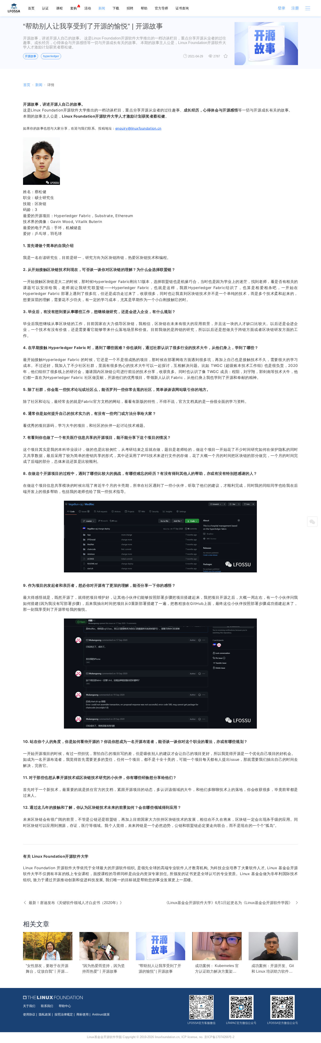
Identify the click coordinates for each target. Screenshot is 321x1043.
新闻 (101, 8)
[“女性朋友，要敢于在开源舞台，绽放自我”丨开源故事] (47, 946)
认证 (45, 8)
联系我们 (47, 1006)
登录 (281, 8)
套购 (73, 8)
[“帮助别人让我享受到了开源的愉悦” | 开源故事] (160, 946)
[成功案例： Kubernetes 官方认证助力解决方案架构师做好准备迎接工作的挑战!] (217, 946)
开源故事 (30, 56)
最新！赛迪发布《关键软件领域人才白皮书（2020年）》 (76, 903)
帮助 (144, 8)
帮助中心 (65, 1006)
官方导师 (161, 8)
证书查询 (182, 8)
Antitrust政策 (101, 1014)
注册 (295, 8)
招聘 (130, 8)
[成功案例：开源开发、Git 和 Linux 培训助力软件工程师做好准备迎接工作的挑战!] (273, 946)
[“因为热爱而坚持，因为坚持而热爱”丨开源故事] (104, 946)
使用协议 (29, 1014)
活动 (87, 8)
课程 (59, 8)
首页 (31, 8)
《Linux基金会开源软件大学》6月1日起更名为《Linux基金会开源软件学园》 (228, 903)
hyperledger (51, 56)
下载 (116, 8)
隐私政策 (45, 1014)
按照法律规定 (64, 1014)
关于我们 (29, 1006)
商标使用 (82, 1014)
